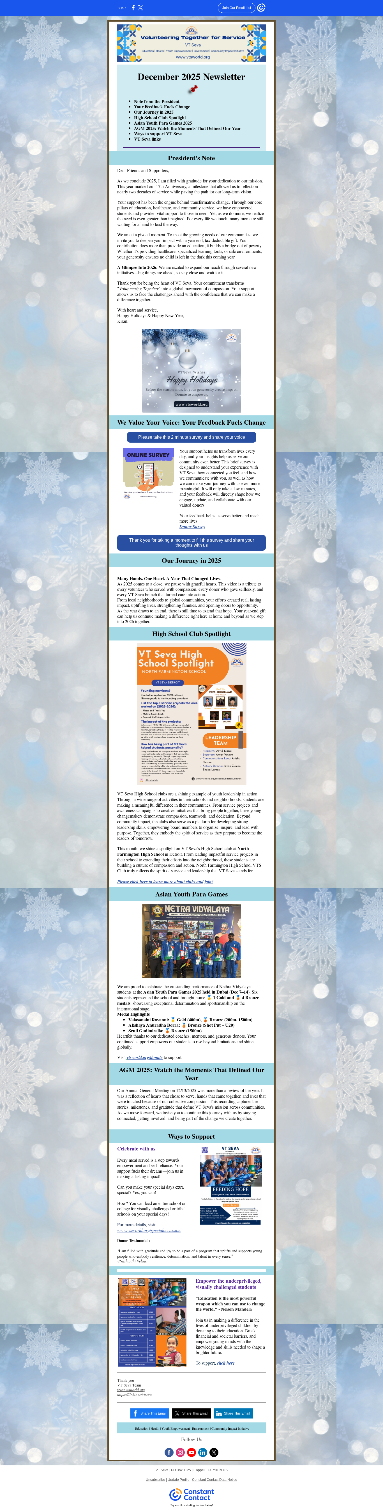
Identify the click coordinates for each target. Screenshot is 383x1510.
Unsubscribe (155, 1480)
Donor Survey (192, 526)
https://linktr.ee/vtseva (134, 1394)
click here (226, 1363)
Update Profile (179, 1480)
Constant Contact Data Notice (214, 1480)
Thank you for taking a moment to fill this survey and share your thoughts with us (191, 543)
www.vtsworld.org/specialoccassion (149, 1230)
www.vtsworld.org (131, 1389)
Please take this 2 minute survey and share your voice (191, 437)
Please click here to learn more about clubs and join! (165, 881)
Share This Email (153, 1413)
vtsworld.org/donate (145, 1057)
